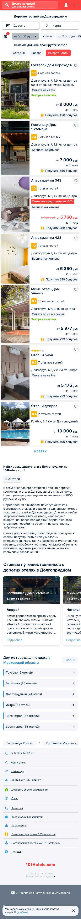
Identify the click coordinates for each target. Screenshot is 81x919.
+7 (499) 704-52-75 (22, 753)
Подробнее (14, 640)
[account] (66, 5)
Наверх (40, 451)
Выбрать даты (58, 53)
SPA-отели (12, 479)
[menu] (76, 5)
